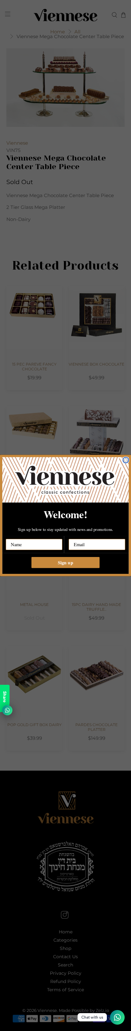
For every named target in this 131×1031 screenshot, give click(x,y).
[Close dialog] (125, 460)
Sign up (65, 562)
